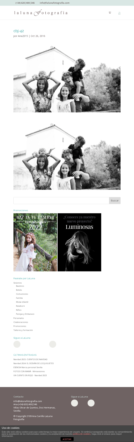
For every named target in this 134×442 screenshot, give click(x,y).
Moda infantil (22, 302)
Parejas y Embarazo (25, 314)
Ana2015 (23, 36)
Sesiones (17, 282)
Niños (18, 310)
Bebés (19, 290)
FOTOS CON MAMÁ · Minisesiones (29, 371)
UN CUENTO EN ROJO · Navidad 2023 (30, 375)
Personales (18, 318)
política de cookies (82, 434)
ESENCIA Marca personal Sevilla (27, 367)
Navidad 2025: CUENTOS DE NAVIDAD (30, 359)
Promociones (19, 326)
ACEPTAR (67, 439)
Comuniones (22, 294)
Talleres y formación (23, 330)
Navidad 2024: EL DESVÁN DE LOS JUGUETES (33, 363)
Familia (19, 298)
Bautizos (20, 286)
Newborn (20, 306)
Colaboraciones (20, 322)
